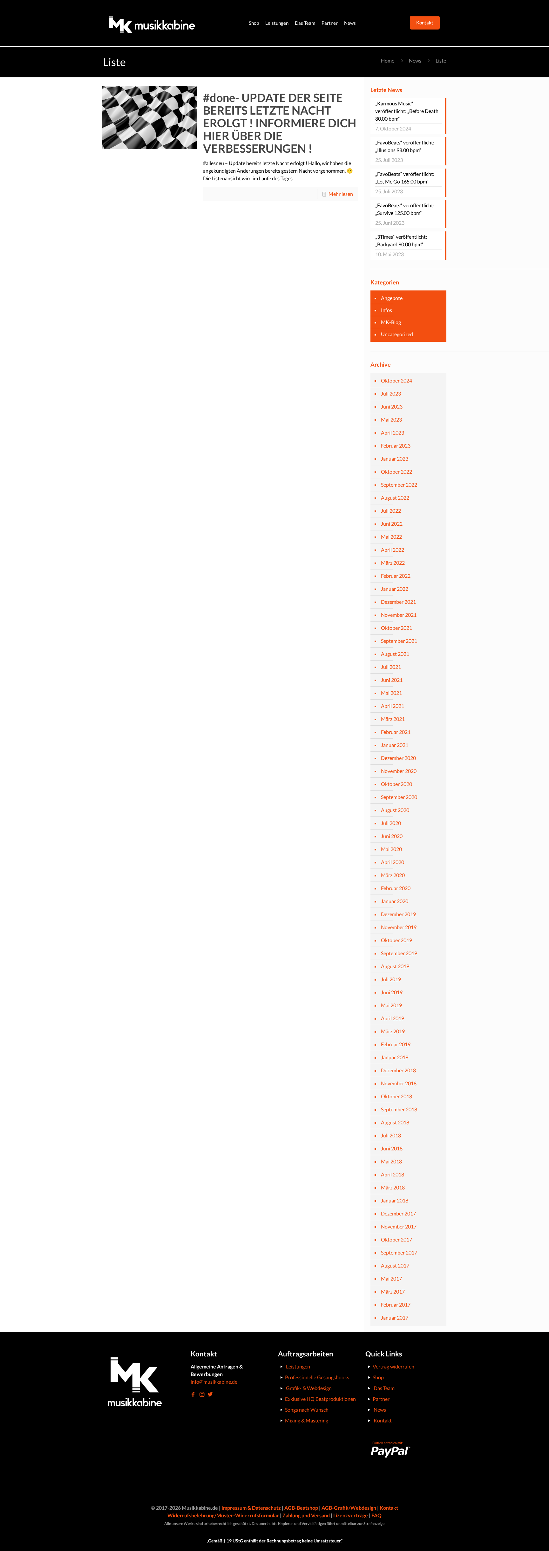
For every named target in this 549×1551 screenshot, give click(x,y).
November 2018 (399, 1083)
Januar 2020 (394, 901)
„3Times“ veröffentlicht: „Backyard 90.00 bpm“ (401, 240)
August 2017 (395, 1265)
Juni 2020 (392, 836)
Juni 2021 (392, 680)
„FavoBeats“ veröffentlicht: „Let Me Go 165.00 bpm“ (404, 177)
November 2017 (399, 1226)
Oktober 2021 (396, 628)
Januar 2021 (394, 745)
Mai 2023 (391, 419)
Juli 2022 (391, 511)
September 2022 (399, 485)
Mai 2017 (391, 1278)
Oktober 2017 (396, 1239)
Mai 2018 (391, 1161)
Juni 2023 (392, 406)
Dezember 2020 (398, 758)
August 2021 (395, 654)
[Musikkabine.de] (152, 22)
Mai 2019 (391, 1005)
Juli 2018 (391, 1135)
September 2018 (399, 1109)
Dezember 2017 (398, 1213)
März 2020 (393, 875)
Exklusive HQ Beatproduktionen (320, 1399)
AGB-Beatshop (301, 1508)
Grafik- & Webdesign (309, 1388)
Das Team (384, 1388)
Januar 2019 (394, 1057)
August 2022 (395, 498)
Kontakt (383, 1420)
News (415, 60)
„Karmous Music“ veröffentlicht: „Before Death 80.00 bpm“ (406, 111)
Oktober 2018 (396, 1096)
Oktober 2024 (396, 380)
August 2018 (395, 1122)
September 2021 (399, 641)
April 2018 (392, 1174)
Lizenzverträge (350, 1515)
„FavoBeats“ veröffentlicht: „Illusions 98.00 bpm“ (404, 146)
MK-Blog (391, 322)
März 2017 (393, 1291)
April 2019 (392, 1018)
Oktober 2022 (396, 472)
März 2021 (393, 719)
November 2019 (399, 927)
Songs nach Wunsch (307, 1410)
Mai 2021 (391, 693)
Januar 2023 (394, 459)
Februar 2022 (395, 576)
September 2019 (399, 953)
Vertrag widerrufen (393, 1366)
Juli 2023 (391, 393)
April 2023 (392, 432)
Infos (386, 310)
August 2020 (395, 810)
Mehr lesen (341, 194)
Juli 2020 (391, 823)
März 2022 (393, 563)
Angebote (392, 298)
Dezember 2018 (398, 1070)
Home (387, 60)
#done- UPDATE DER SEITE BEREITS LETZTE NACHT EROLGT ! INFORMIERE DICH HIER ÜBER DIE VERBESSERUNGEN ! (279, 122)
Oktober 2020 (396, 784)
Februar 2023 (395, 446)
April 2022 (392, 550)
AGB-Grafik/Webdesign (349, 1508)
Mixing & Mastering (306, 1420)
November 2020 (399, 771)
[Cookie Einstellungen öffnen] (14, 1543)
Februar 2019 (395, 1044)
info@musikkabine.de (214, 1382)
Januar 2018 (394, 1200)
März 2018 (393, 1187)
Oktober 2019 (396, 940)
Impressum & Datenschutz (251, 1508)
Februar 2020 (395, 888)
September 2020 (399, 797)
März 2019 (393, 1031)
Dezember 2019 (398, 914)
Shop (378, 1377)
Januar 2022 (394, 589)
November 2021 (399, 615)
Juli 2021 (391, 667)
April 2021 (392, 706)
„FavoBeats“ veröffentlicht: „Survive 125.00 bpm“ (404, 209)
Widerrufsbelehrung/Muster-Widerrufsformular (223, 1515)
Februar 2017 (395, 1304)
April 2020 (392, 862)
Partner (381, 1399)
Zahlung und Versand (306, 1515)
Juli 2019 (391, 979)
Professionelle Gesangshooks (317, 1377)
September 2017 (399, 1252)
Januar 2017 (394, 1318)
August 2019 (395, 966)
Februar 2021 (395, 732)
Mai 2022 (391, 537)
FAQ (376, 1515)
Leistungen (298, 1366)
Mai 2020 (391, 849)
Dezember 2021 (398, 602)
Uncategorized (397, 334)
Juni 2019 (392, 992)
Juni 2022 (392, 524)
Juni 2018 (392, 1148)
